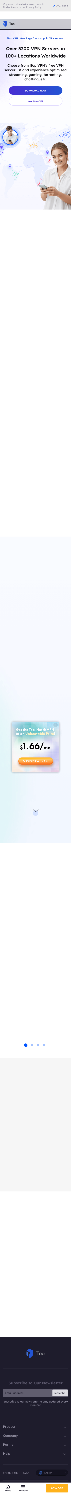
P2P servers (29, 814)
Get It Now (35, 760)
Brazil (21, 460)
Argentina (24, 451)
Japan (24, 283)
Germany (26, 272)
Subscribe (59, 1392)
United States (27, 518)
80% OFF (57, 1488)
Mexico (22, 498)
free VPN (34, 688)
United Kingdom (30, 294)
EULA (26, 1472)
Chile (20, 479)
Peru (20, 508)
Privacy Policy (10, 1472)
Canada (22, 470)
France (24, 260)
